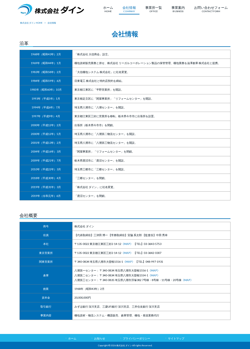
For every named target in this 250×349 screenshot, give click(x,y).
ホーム (72, 338)
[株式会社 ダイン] (51, 14)
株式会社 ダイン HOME (31, 22)
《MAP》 (127, 243)
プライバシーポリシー (136, 338)
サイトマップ (176, 338)
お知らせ (99, 338)
